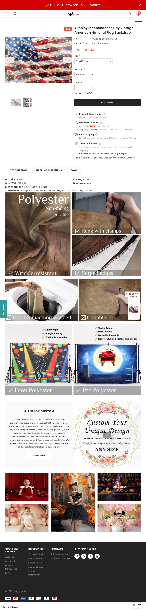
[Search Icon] (18, 13)
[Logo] (73, 14)
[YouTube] (97, 556)
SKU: (76, 39)
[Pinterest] (90, 556)
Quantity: (79, 82)
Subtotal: (79, 93)
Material (79, 69)
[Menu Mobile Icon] (7, 14)
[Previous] (9, 60)
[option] (38, 60)
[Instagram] (83, 556)
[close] (139, 5)
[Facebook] (77, 556)
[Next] (67, 60)
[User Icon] (129, 13)
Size (77, 55)
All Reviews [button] (3, 308)
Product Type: (81, 43)
